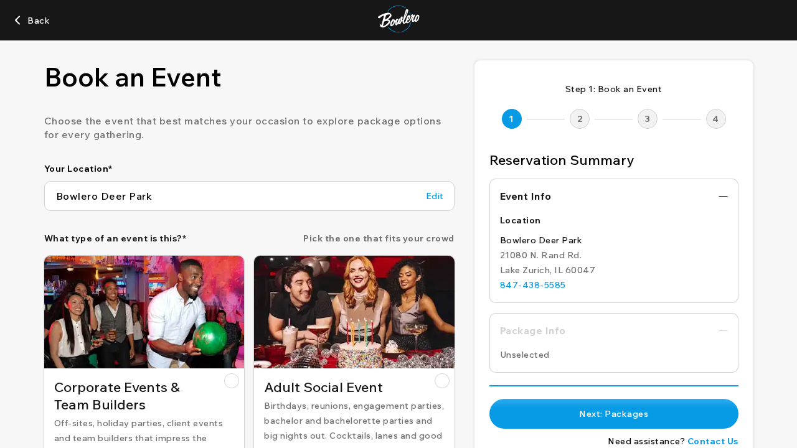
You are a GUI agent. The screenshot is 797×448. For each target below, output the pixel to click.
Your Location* (78, 168)
